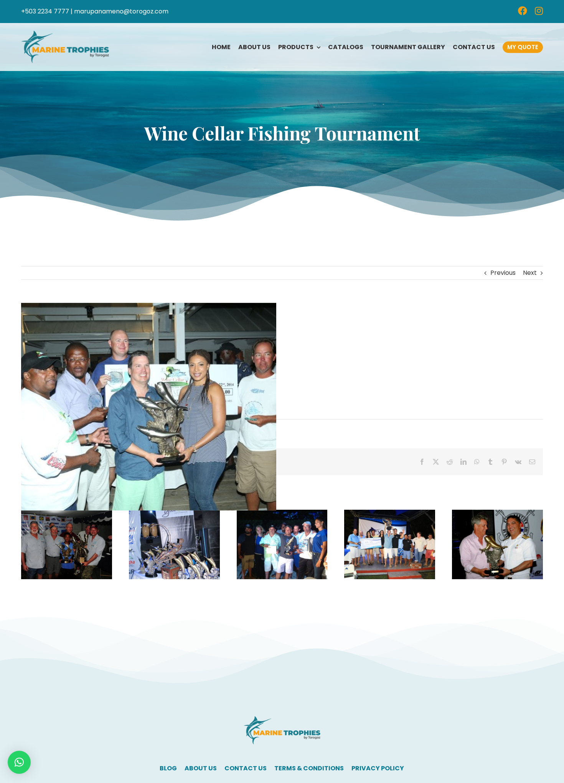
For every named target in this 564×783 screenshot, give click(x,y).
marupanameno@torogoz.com (121, 11)
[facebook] (522, 10)
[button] (19, 762)
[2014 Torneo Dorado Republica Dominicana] (497, 514)
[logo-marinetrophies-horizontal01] (65, 33)
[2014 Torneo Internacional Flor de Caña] (389, 514)
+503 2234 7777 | (47, 11)
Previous (503, 272)
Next (530, 272)
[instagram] (539, 10)
